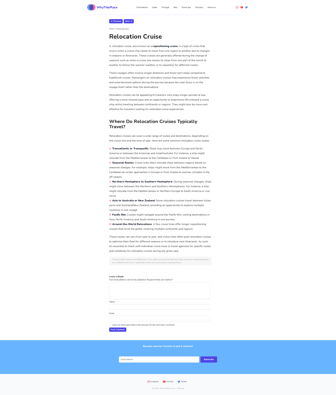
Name (112, 301)
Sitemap (180, 388)
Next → (128, 21)
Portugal (165, 7)
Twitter (184, 381)
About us (211, 7)
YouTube (169, 381)
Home (111, 29)
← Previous (116, 21)
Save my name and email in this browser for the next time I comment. (143, 324)
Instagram (154, 381)
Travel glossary (122, 29)
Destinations (142, 7)
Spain (154, 7)
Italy (175, 7)
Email (111, 313)
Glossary (199, 7)
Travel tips (186, 7)
